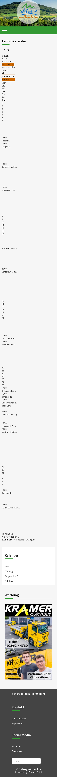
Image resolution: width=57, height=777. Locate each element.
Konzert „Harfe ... (9, 165)
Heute (5, 70)
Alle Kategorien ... (10, 536)
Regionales (7, 533)
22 (3, 367)
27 (3, 382)
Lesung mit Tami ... (10, 425)
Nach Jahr (7, 61)
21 (3, 318)
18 (3, 309)
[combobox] (26, 761)
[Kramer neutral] (28, 641)
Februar (6, 79)
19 (3, 312)
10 (3, 222)
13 (3, 230)
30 (3, 469)
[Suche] (3, 73)
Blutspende (7, 491)
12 (3, 228)
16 (3, 303)
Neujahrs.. (6, 145)
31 (3, 472)
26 (3, 379)
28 (3, 385)
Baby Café (6, 405)
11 (3, 225)
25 (3, 376)
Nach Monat (8, 64)
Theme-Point (35, 772)
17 (3, 306)
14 (3, 233)
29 (3, 466)
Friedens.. (6, 139)
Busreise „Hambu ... (10, 248)
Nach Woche (8, 67)
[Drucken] (8, 49)
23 (3, 370)
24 (3, 373)
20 (3, 315)
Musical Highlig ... (9, 430)
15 (3, 300)
